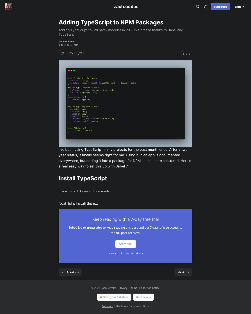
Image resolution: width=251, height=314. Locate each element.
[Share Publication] (205, 6)
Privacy (123, 288)
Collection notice (149, 288)
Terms (133, 288)
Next (181, 272)
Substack (107, 306)
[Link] (53, 178)
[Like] (62, 53)
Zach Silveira (66, 41)
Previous (73, 272)
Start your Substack (115, 297)
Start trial (125, 244)
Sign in (239, 6)
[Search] (197, 6)
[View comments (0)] (71, 53)
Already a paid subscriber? (125, 253)
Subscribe (220, 6)
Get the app (143, 297)
